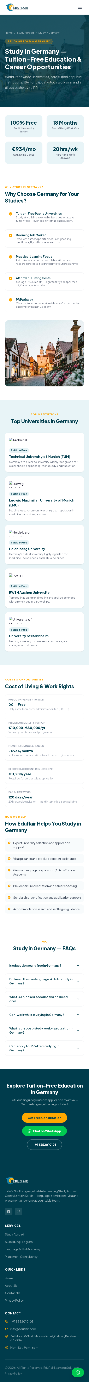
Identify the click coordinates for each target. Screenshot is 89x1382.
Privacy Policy (14, 1300)
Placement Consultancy (21, 1256)
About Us (11, 1285)
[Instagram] (18, 1211)
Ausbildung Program (19, 1242)
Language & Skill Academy (22, 1249)
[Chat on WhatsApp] (78, 1372)
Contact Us (12, 1293)
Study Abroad (25, 32)
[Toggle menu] (80, 7)
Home (9, 32)
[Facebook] (8, 1211)
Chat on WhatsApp (47, 1131)
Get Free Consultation (44, 1118)
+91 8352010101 (44, 1144)
